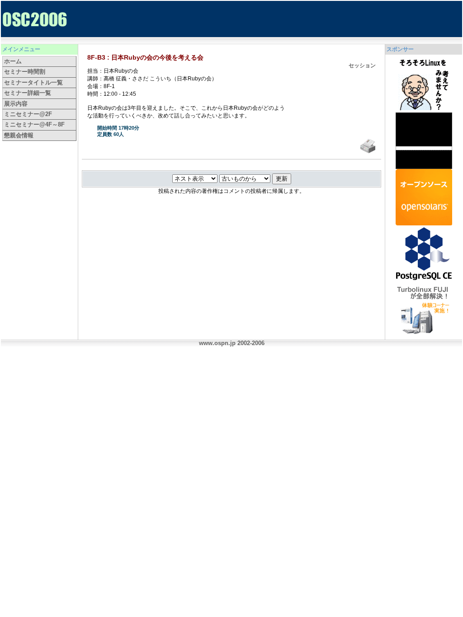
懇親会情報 (18, 135)
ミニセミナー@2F (28, 114)
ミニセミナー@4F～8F (34, 124)
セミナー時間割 (24, 71)
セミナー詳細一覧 (27, 92)
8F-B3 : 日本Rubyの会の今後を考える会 (145, 57)
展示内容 (16, 103)
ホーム (13, 61)
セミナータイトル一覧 (33, 82)
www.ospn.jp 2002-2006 (232, 343)
